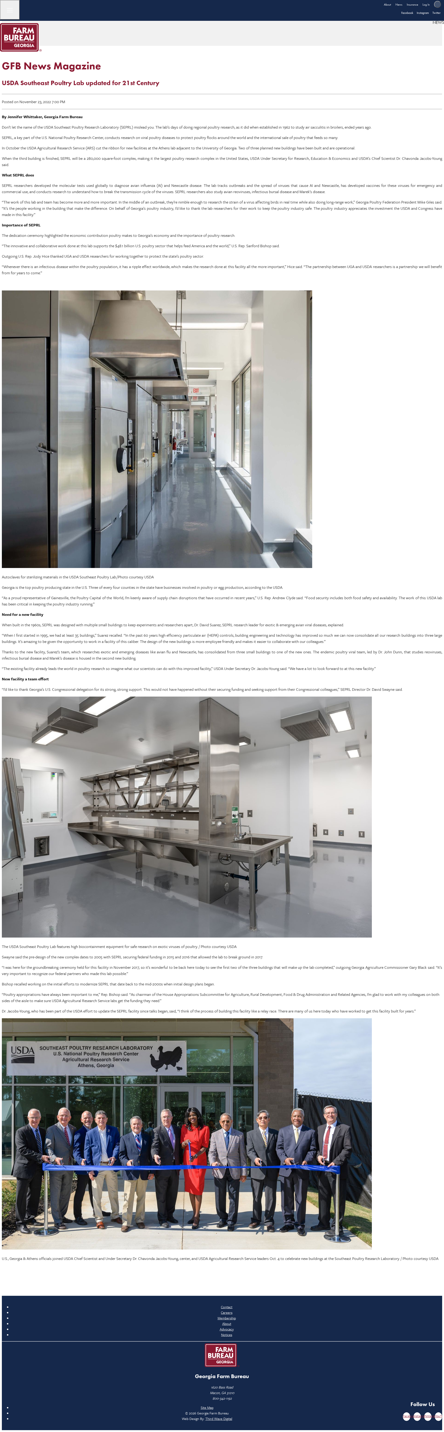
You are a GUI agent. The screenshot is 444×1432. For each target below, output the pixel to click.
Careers (226, 1312)
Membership (227, 1318)
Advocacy (227, 1329)
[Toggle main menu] (10, 10)
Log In (426, 4)
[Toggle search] (437, 4)
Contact (226, 1306)
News (398, 4)
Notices (226, 1334)
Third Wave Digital (218, 1418)
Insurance (412, 4)
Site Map (207, 1407)
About (387, 4)
